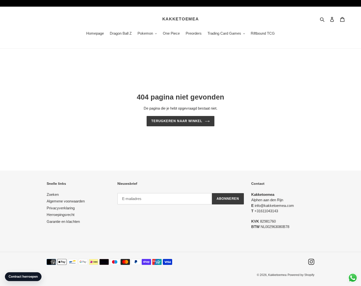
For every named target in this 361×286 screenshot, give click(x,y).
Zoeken (53, 194)
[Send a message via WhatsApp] (353, 278)
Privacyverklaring (61, 208)
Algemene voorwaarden (66, 201)
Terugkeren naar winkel (176, 121)
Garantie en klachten (63, 221)
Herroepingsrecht (60, 215)
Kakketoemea (180, 19)
